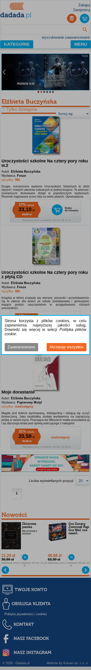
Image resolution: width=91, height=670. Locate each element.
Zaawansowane (21, 347)
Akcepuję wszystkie (66, 347)
